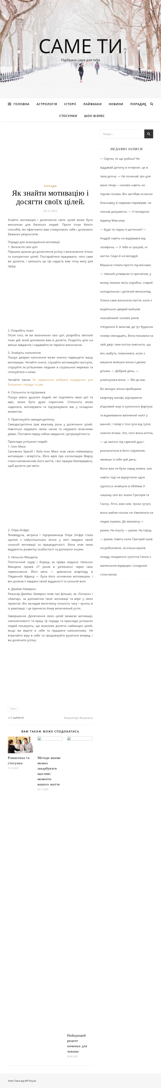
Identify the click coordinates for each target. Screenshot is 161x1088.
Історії (70, 104)
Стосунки (68, 116)
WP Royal (30, 1081)
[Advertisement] (50, 299)
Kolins (13, 708)
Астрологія (47, 104)
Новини (116, 104)
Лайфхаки (92, 104)
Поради (137, 104)
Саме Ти (80, 45)
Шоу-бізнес (94, 116)
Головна (21, 104)
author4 (18, 718)
